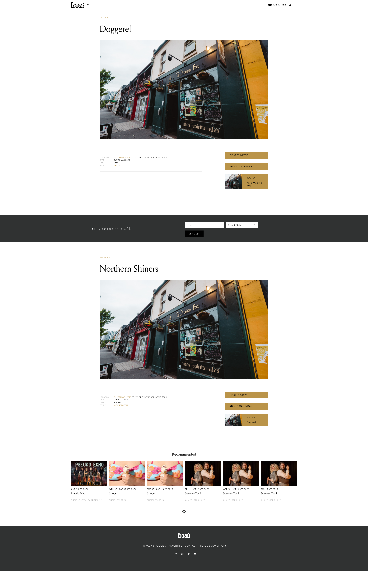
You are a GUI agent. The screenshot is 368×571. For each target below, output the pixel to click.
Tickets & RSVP (239, 155)
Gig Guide (105, 18)
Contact (191, 546)
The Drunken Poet (122, 157)
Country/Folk (121, 405)
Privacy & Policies (153, 546)
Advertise (175, 546)
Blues (117, 165)
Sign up (194, 234)
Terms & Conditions (213, 546)
